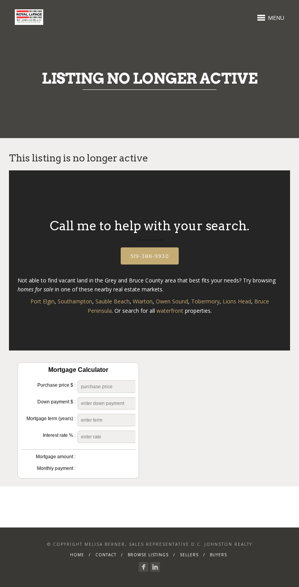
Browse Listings (148, 554)
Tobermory (205, 301)
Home (77, 554)
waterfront (170, 310)
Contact (105, 554)
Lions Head (237, 301)
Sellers (189, 554)
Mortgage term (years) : (51, 418)
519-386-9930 (149, 256)
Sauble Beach (112, 301)
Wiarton (143, 301)
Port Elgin (42, 301)
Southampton (75, 301)
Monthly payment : (56, 468)
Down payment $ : (56, 402)
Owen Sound (172, 301)
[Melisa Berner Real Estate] (143, 567)
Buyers (218, 554)
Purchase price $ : (56, 385)
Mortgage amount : (56, 456)
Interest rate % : (59, 435)
